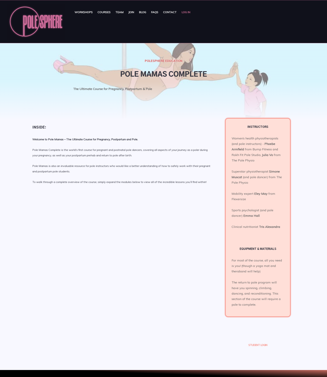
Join (131, 12)
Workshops (84, 12)
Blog (142, 12)
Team (119, 12)
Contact (170, 12)
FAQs (154, 12)
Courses (104, 12)
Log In (186, 12)
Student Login (257, 345)
